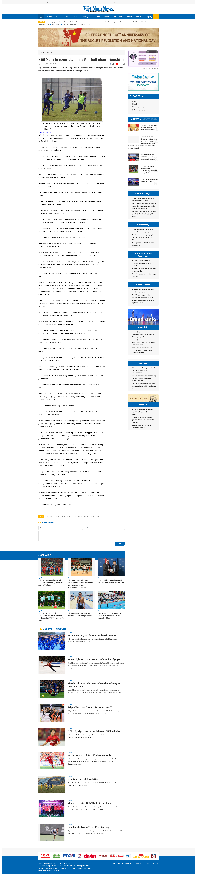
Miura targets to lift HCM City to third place (90, 803)
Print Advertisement (138, 107)
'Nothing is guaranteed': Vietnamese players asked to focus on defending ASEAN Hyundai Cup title (51, 617)
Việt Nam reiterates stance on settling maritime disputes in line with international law (144, 378)
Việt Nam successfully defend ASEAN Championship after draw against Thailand (51, 582)
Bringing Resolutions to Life (58, 22)
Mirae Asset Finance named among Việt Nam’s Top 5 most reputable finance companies (143, 350)
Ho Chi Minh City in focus (141, 22)
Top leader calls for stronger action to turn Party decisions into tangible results (144, 213)
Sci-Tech (75, 17)
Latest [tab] (134, 119)
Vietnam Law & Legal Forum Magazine (115, 2)
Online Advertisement (139, 110)
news (80, 516)
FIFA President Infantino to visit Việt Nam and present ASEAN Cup (111, 581)
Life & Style (96, 17)
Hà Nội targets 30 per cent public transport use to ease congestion (142, 296)
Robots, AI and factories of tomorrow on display (149, 180)
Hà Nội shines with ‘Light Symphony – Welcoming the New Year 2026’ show (144, 237)
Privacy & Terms (148, 863)
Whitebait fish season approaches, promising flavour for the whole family (143, 411)
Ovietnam (139, 2)
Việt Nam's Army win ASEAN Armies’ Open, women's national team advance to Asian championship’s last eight (80, 584)
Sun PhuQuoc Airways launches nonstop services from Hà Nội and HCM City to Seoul (143, 334)
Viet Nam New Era (75, 22)
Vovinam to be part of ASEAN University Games (92, 635)
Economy (64, 17)
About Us (146, 2)
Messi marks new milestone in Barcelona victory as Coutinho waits (94, 685)
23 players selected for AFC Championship (89, 755)
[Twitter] (113, 64)
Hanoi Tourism (125, 22)
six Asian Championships (92, 516)
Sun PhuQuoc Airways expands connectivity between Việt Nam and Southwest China (143, 342)
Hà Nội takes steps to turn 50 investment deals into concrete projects (142, 263)
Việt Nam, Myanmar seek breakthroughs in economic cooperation (149, 127)
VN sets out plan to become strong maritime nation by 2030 (143, 199)
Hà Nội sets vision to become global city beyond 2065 (143, 301)
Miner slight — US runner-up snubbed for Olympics (94, 659)
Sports (106, 17)
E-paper (135, 96)
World (138, 17)
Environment (117, 17)
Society (85, 17)
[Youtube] (117, 64)
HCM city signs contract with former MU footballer (94, 731)
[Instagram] (120, 64)
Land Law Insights (111, 22)
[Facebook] (110, 64)
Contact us (137, 863)
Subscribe (135, 104)
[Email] (124, 64)
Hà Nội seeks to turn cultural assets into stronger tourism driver (143, 290)
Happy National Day (86, 24)
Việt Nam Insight (43, 24)
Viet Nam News (45, 132)
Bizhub (131, 2)
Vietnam (49, 516)
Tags (41, 516)
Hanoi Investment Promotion (93, 22)
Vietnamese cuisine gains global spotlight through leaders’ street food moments (144, 419)
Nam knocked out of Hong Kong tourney (88, 827)
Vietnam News (71, 516)
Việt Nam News (98, 9)
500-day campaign (70, 24)
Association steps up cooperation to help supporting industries (148, 156)
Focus (42, 22)
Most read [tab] (150, 119)
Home (42, 52)
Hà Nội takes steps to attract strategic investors (144, 275)
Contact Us (155, 2)
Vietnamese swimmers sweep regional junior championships (80, 614)
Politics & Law (52, 17)
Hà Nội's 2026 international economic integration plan (144, 270)
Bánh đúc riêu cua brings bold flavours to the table (141, 426)
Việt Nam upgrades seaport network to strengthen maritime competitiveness (143, 370)
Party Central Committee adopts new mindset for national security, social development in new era (144, 206)
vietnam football (59, 516)
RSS (157, 863)
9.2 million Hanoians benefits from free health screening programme (143, 230)
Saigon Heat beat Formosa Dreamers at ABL (90, 707)
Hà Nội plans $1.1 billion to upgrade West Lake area (143, 244)
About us (128, 863)
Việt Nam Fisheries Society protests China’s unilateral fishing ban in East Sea (144, 386)
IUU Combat (56, 24)
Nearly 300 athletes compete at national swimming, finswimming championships (110, 615)
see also (46, 555)
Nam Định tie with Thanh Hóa (83, 779)
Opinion (129, 17)
